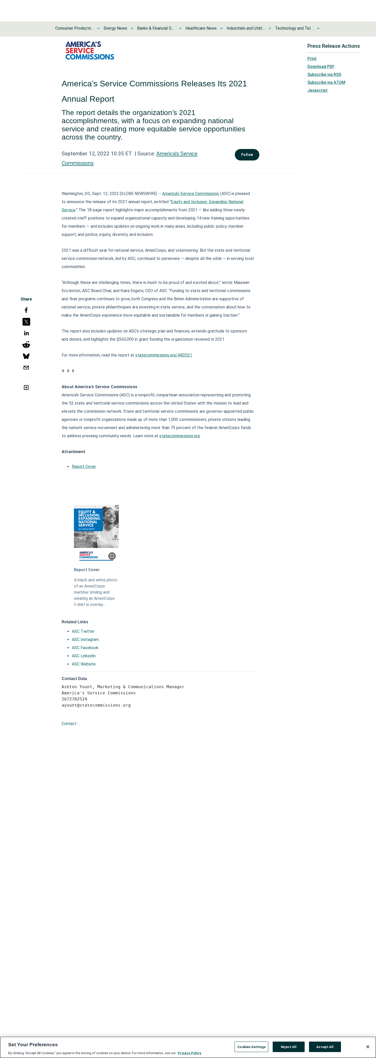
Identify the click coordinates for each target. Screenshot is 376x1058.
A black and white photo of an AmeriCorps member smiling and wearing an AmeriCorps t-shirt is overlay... (95, 592)
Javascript (317, 90)
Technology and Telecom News (294, 28)
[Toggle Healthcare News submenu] (221, 28)
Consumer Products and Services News (74, 28)
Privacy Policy (189, 1053)
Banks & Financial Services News (156, 28)
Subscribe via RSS (324, 74)
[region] (188, 1047)
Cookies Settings (251, 1047)
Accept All (325, 1047)
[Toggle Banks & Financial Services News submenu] (180, 28)
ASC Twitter (83, 631)
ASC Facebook (85, 647)
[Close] (367, 1046)
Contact (69, 723)
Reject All (288, 1047)
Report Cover (84, 466)
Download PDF (321, 66)
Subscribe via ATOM (326, 82)
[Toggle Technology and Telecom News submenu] (318, 28)
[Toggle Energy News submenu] (132, 28)
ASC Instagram (85, 639)
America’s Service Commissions (190, 193)
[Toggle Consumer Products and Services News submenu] (98, 28)
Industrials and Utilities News (246, 28)
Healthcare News (201, 28)
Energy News (115, 28)
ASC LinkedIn (84, 655)
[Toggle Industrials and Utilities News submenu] (269, 28)
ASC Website (84, 664)
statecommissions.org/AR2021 (163, 355)
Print (312, 58)
